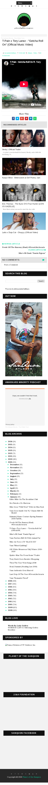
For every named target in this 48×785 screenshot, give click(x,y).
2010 (10, 604)
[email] (29, 6)
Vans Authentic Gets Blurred (21, 570)
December (15, 464)
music (30, 53)
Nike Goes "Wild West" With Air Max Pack (27, 507)
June (12, 482)
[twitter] (11, 6)
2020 (10, 459)
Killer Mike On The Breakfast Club (24, 499)
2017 (10, 584)
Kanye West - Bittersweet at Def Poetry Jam (21, 178)
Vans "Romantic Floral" (19, 578)
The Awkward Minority (7, 38)
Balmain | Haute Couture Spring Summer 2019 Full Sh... (26, 517)
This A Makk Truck (19, 38)
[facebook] (15, 6)
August (13, 476)
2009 (10, 607)
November (15, 467)
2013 (10, 595)
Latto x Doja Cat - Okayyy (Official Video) (20, 232)
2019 (10, 462)
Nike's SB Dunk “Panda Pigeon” (22, 534)
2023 (10, 450)
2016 (10, 587)
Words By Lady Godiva (18, 626)
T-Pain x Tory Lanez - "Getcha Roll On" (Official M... (26, 529)
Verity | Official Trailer (11, 149)
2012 (10, 598)
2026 (10, 441)
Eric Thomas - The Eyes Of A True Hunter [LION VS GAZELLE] (23, 205)
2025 (10, 444)
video (35, 53)
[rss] (25, 6)
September (15, 473)
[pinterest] (36, 774)
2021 (10, 456)
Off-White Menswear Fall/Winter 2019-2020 (26, 550)
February (14, 494)
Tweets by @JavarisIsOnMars (17, 289)
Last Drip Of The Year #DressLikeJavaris (27, 574)
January (14, 497)
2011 (10, 601)
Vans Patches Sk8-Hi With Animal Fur (25, 538)
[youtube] (33, 6)
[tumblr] (36, 6)
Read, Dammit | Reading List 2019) (23, 566)
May (12, 485)
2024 (10, 447)
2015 (10, 590)
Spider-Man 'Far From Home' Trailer (25, 555)
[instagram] (22, 6)
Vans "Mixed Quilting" (18, 545)
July (12, 479)
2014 (10, 593)
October (14, 470)
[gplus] (18, 6)
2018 (10, 581)
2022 (10, 453)
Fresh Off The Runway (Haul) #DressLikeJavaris (21, 523)
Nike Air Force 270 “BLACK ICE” (23, 542)
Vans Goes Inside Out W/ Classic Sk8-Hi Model (26, 512)
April (12, 488)
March (13, 491)
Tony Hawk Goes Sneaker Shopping (24, 559)
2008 (10, 610)
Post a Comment (11, 265)
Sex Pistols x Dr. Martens (20, 503)
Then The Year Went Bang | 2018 (23, 563)
